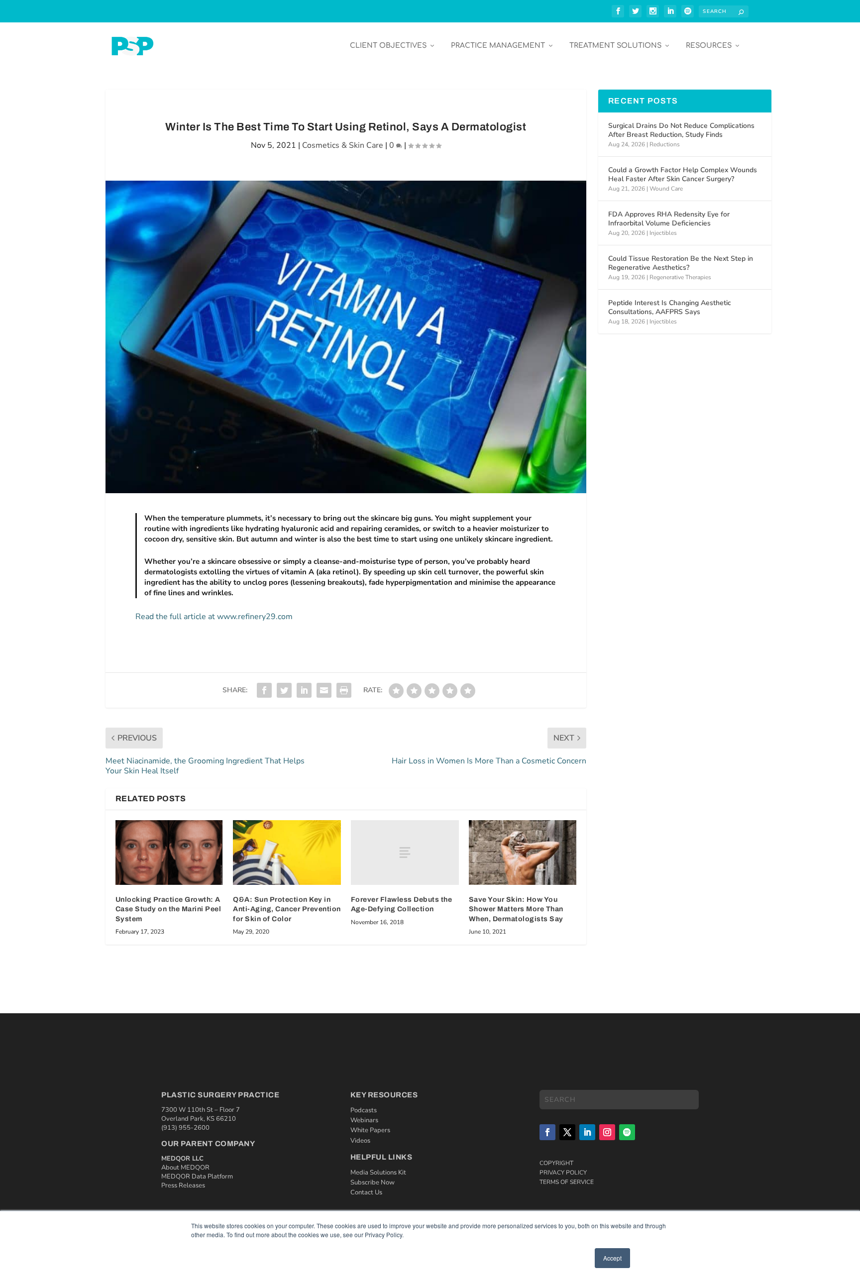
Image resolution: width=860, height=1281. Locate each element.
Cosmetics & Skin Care (342, 145)
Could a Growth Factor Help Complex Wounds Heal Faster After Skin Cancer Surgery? (682, 174)
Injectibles (663, 233)
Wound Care (666, 189)
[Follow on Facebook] (547, 1132)
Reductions (664, 144)
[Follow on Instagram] (607, 1132)
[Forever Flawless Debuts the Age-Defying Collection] (405, 852)
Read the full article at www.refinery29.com (214, 616)
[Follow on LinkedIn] (587, 1132)
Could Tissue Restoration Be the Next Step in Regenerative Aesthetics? (680, 263)
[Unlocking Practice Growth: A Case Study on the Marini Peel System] (169, 852)
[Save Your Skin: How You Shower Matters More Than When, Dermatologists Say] (523, 852)
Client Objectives (388, 45)
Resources (709, 45)
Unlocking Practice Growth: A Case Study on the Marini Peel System (168, 909)
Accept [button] (612, 1258)
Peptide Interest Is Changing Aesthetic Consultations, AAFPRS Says (669, 307)
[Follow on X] (567, 1132)
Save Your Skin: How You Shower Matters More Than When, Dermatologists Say (516, 909)
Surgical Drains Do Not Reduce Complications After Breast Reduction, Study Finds (681, 130)
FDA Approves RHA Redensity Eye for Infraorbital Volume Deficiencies (669, 219)
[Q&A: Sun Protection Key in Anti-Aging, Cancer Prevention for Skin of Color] (287, 852)
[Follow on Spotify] (627, 1132)
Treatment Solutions (615, 45)
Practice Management (498, 45)
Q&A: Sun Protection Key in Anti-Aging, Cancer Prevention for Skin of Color (287, 909)
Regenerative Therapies (680, 277)
